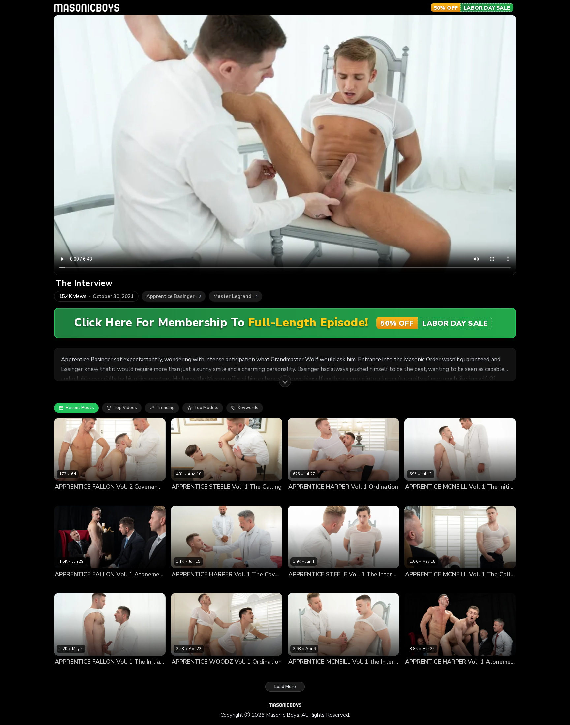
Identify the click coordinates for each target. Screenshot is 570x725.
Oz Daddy (117, 498)
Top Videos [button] (125, 408)
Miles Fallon (92, 498)
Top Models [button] (206, 408)
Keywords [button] (248, 408)
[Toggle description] (285, 381)
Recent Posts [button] (80, 408)
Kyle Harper (325, 498)
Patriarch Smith (213, 673)
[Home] (86, 8)
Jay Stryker (66, 498)
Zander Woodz (246, 673)
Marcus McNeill (446, 498)
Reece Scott (211, 585)
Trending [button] (165, 408)
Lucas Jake (183, 498)
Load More (285, 687)
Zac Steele (207, 498)
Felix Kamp (416, 673)
